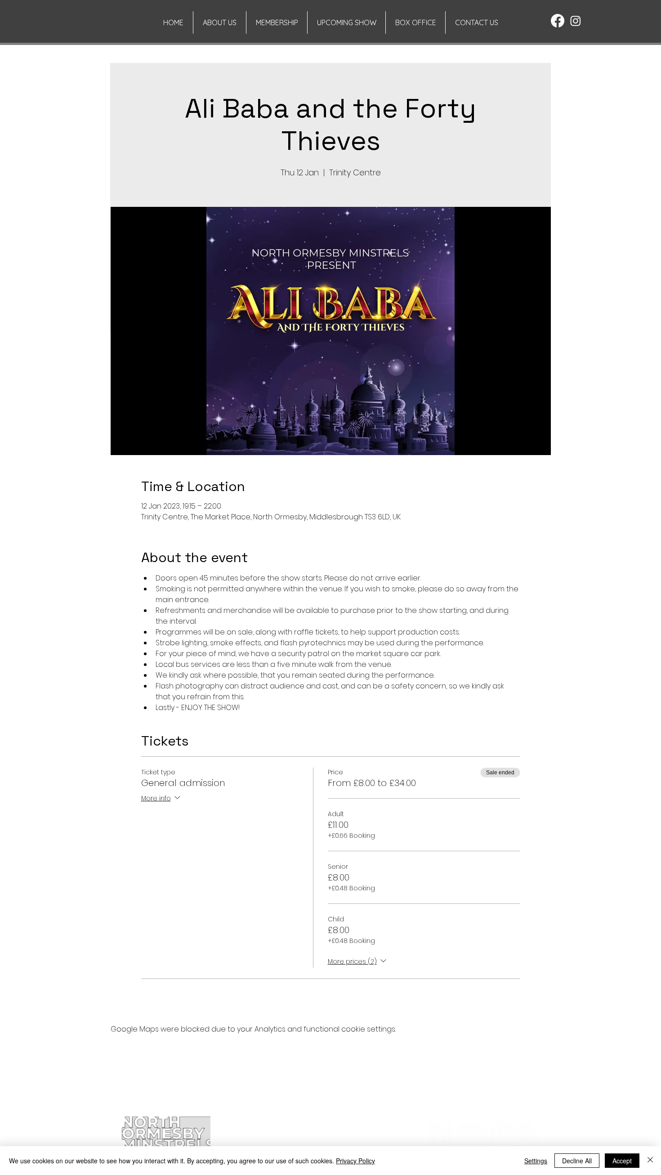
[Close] (650, 1160)
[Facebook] (557, 20)
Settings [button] (535, 1160)
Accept (622, 1160)
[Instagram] (575, 20)
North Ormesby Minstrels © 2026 (165, 1104)
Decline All (577, 1160)
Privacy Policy (355, 1160)
